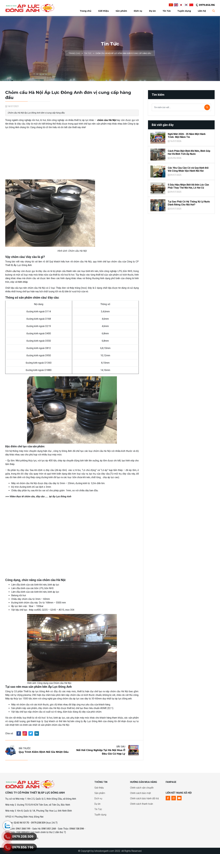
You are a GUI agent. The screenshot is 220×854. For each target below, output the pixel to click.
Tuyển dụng (100, 814)
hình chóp (23, 281)
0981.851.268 (48, 828)
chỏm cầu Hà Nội (106, 120)
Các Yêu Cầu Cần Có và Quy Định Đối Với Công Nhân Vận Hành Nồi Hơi (188, 169)
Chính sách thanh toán (141, 803)
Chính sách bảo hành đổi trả (144, 798)
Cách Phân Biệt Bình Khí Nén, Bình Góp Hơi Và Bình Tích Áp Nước (189, 152)
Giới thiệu (99, 787)
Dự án (97, 803)
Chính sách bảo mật (140, 793)
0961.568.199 (23, 828)
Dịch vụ (98, 798)
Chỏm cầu (10, 271)
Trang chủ (75, 53)
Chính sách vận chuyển (142, 787)
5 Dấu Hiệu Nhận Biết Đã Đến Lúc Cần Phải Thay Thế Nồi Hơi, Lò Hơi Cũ (188, 186)
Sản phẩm (99, 793)
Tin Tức (88, 53)
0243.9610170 (21, 822)
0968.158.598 (76, 828)
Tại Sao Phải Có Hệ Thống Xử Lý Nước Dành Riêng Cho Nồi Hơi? (189, 203)
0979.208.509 (38, 822)
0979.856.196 (207, 5)
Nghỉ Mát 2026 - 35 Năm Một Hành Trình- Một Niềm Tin (186, 135)
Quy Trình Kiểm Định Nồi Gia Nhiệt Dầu (44, 752)
